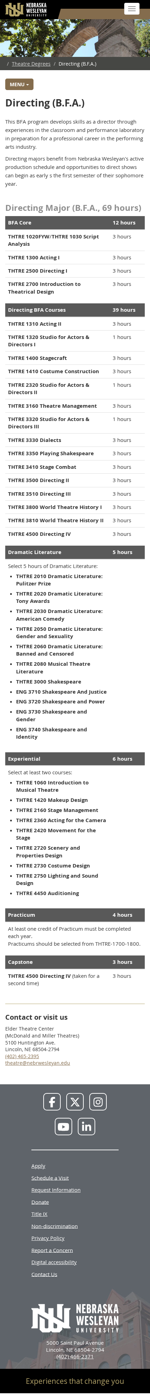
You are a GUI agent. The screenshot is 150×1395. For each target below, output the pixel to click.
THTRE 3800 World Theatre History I (55, 507)
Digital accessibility (54, 1262)
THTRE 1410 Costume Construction (53, 371)
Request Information (56, 1189)
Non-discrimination (54, 1225)
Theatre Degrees (31, 63)
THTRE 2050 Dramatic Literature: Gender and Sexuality (59, 632)
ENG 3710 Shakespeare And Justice (61, 691)
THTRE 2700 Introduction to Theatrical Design (44, 287)
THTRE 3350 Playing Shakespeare (51, 453)
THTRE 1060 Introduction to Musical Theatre (52, 786)
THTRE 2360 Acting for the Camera (61, 820)
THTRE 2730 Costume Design (53, 865)
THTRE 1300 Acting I (34, 257)
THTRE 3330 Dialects (34, 440)
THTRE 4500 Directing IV (39, 534)
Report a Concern (52, 1249)
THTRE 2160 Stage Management (57, 810)
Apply (38, 1165)
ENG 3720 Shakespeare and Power (60, 701)
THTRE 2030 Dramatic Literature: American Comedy (59, 614)
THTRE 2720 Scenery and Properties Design (48, 851)
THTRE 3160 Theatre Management (52, 405)
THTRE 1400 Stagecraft (37, 358)
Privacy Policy (48, 1237)
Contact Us (44, 1273)
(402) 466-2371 (75, 1356)
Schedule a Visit (50, 1177)
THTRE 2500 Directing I (37, 270)
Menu (18, 84)
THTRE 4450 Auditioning (47, 893)
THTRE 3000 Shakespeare (48, 681)
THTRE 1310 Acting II (34, 323)
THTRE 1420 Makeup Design (52, 800)
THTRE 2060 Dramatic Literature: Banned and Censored (59, 650)
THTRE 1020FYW (29, 236)
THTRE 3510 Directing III (39, 493)
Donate (40, 1201)
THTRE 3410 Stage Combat (42, 467)
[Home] (26, 9)
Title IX (39, 1213)
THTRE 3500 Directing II (38, 480)
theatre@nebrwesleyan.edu (37, 1063)
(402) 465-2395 (22, 1056)
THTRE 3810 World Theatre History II (56, 520)
